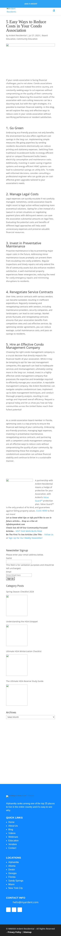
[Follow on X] (14, 909)
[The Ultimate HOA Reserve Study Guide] (16, 695)
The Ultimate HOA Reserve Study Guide (24, 681)
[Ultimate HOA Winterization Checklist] (16, 665)
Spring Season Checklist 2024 (20, 591)
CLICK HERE (41, 510)
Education (13, 840)
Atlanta (11, 866)
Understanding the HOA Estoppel (22, 621)
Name (9, 558)
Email (8, 571)
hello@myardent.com (25, 902)
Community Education (27, 39)
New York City (15, 888)
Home (11, 822)
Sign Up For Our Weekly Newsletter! (26, 538)
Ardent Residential (18, 35)
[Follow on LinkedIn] (19, 909)
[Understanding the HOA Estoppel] (16, 635)
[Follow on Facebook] (8, 909)
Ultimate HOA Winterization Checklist (23, 651)
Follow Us (48, 534)
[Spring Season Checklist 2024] (16, 605)
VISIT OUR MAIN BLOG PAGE (29, 531)
